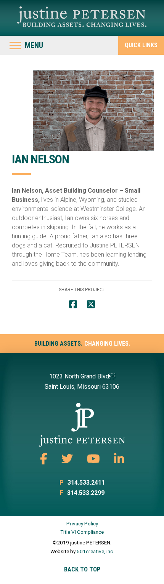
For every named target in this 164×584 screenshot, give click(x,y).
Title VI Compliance (82, 532)
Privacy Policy (82, 523)
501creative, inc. (95, 551)
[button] (26, 45)
